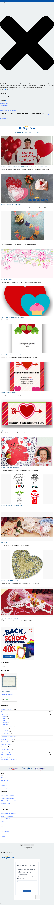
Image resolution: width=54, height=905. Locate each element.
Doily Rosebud (4, 543)
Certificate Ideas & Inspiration (8, 736)
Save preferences (38, 113)
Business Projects (5, 711)
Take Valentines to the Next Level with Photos (12, 354)
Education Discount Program (7, 798)
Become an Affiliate (5, 803)
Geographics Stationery (6, 741)
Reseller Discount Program (7, 795)
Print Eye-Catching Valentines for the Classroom (13, 317)
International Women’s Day (8, 726)
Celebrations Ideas (5, 714)
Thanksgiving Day (6, 729)
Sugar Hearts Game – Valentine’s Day (10, 430)
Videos (2, 821)
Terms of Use (4, 785)
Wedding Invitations (6, 733)
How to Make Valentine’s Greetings (9, 618)
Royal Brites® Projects (6, 752)
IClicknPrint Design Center (7, 816)
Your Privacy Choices (5, 118)
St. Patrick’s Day (5, 728)
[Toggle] (52, 712)
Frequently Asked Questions (7, 818)
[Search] (41, 666)
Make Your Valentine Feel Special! (9, 580)
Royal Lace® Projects (6, 754)
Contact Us (3, 806)
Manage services (4, 105)
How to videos (4, 746)
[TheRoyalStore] (27, 128)
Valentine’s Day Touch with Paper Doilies (11, 204)
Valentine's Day (5, 731)
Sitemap (3, 836)
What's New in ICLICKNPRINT (8, 759)
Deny (11, 113)
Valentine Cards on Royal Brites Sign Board (11, 505)
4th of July (4, 716)
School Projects (4, 757)
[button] (27, 43)
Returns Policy (4, 780)
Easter (3, 720)
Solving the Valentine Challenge (8, 392)
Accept (3, 113)
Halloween (4, 724)
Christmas (4, 718)
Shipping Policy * (5, 777)
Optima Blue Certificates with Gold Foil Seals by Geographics (9, 693)
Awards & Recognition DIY (7, 709)
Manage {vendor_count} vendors (7, 108)
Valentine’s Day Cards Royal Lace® (10, 467)
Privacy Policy (3, 121)
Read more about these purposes (8, 110)
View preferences (22, 113)
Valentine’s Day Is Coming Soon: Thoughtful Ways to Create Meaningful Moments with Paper (24, 166)
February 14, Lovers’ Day (7, 279)
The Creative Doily (5, 831)
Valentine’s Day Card (6, 242)
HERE (31, 0)
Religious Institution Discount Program (10, 800)
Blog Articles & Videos (6, 829)
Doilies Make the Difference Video (9, 834)
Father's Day (5, 722)
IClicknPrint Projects (5, 749)
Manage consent (6, 852)
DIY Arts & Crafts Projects (7, 739)
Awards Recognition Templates (8, 813)
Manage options (4, 103)
